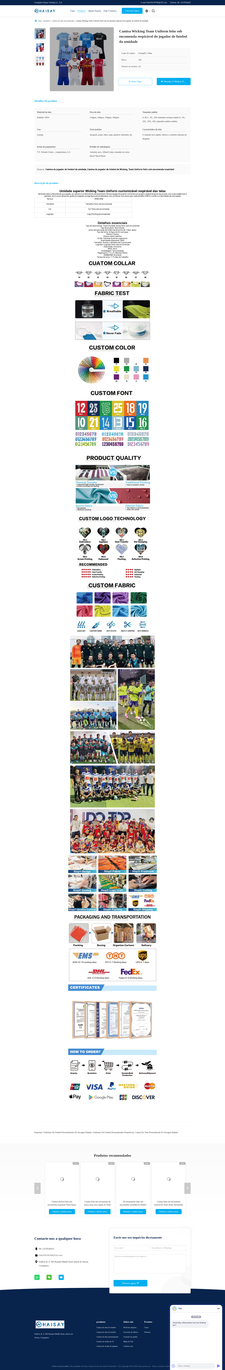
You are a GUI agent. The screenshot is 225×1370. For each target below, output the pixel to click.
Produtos (81, 11)
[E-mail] (64, 1279)
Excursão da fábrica (130, 1332)
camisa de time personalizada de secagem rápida (156, 1132)
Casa (72, 11)
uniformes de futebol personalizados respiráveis (113, 1132)
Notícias (147, 1332)
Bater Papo (137, 81)
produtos (46, 21)
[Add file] (173, 1366)
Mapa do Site (128, 1342)
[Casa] (44, 11)
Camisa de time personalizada (63, 21)
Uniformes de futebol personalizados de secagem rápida (67, 1132)
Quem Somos (94, 11)
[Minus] (218, 1308)
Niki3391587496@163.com (50, 1255)
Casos (146, 1327)
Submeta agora (129, 1283)
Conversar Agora (132, 11)
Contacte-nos (128, 1346)
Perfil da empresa (129, 1327)
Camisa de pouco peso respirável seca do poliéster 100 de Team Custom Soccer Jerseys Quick (130, 1205)
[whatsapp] (40, 1279)
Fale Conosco (110, 11)
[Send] (218, 1366)
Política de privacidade (60, 1366)
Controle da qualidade (131, 1337)
